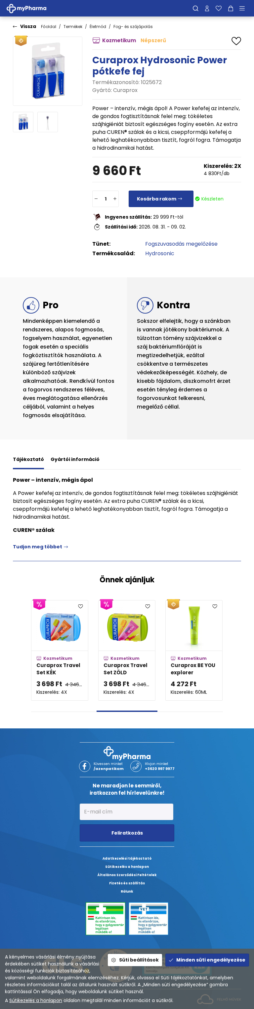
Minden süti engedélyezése (210, 960)
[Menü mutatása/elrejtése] (244, 8)
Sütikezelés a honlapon (35, 1000)
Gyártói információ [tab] (75, 459)
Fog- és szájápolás (133, 26)
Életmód (98, 26)
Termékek (73, 26)
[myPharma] (31, 8)
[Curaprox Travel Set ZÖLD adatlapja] (126, 650)
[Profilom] (207, 8)
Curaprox (125, 90)
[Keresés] (195, 8)
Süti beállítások (139, 960)
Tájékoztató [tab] (28, 459)
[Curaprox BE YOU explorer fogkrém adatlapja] (194, 650)
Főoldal (48, 26)
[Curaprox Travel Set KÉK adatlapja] (59, 650)
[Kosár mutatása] (231, 8)
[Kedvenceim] (218, 8)
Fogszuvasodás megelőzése (181, 244)
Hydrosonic (159, 253)
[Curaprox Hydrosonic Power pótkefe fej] (47, 71)
